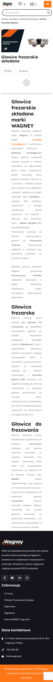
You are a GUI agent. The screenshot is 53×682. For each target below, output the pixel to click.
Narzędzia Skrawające (28, 19)
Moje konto (9, 606)
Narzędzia (14, 19)
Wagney (4, 19)
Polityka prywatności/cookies (19, 600)
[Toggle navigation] (47, 4)
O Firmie (8, 593)
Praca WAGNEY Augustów (17, 619)
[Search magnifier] (49, 13)
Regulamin (9, 613)
